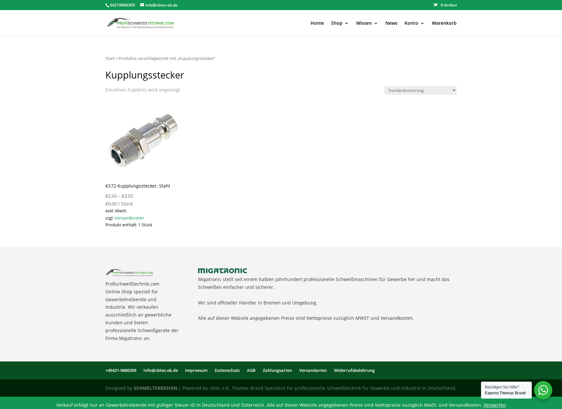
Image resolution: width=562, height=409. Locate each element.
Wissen (364, 23)
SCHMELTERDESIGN (155, 388)
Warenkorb (444, 23)
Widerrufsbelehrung (354, 370)
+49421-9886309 (120, 370)
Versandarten (313, 370)
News (391, 23)
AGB (251, 370)
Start (110, 58)
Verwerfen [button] (495, 405)
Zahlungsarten (277, 370)
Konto (411, 23)
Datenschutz (227, 370)
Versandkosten (129, 218)
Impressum (196, 370)
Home (317, 23)
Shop (336, 23)
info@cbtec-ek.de (160, 370)
